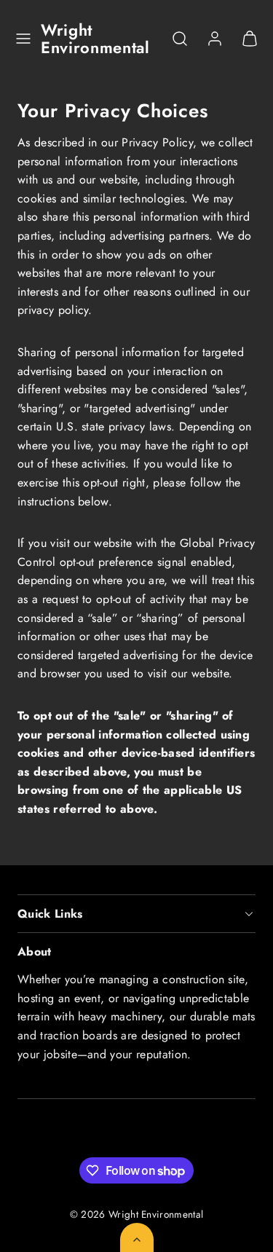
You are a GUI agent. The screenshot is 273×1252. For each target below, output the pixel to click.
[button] (23, 38)
